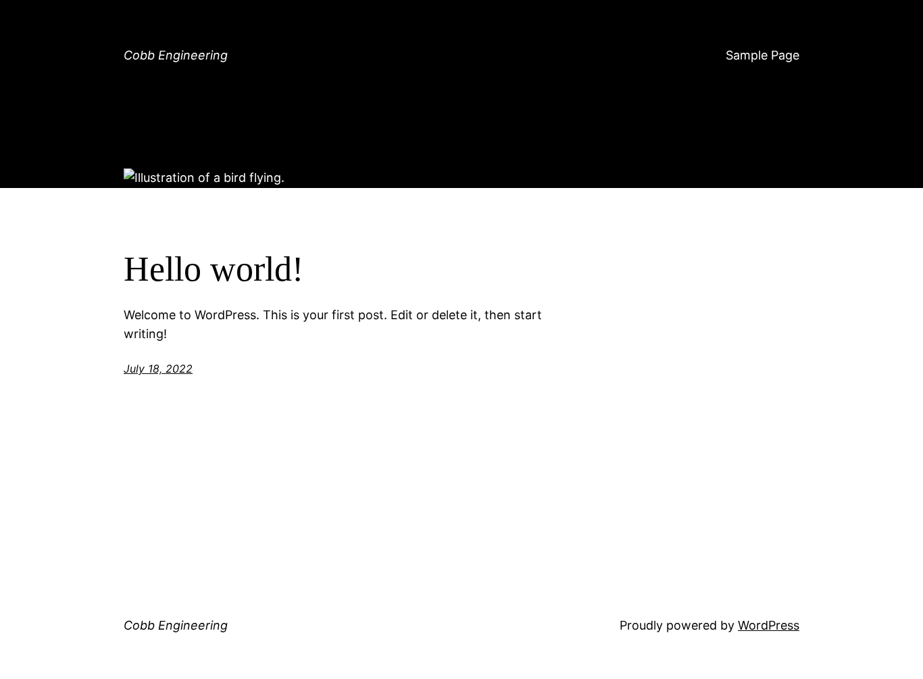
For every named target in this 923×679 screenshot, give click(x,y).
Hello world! (213, 269)
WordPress (768, 625)
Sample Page (762, 55)
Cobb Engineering (176, 55)
